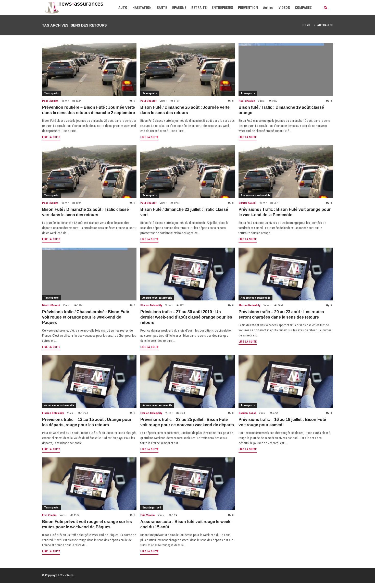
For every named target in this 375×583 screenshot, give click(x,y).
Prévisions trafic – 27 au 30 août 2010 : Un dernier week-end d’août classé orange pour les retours (186, 317)
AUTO (122, 8)
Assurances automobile (255, 195)
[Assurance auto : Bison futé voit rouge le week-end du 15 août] (187, 483)
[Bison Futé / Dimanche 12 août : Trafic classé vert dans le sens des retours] (89, 171)
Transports (51, 93)
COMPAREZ (303, 8)
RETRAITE (199, 8)
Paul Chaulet (50, 101)
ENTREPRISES (222, 8)
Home (306, 25)
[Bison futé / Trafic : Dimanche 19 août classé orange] (286, 69)
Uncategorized (151, 507)
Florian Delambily (151, 305)
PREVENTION (248, 8)
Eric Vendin (49, 515)
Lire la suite (51, 137)
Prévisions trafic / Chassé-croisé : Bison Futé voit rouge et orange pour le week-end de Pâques (85, 317)
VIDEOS (284, 8)
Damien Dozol (247, 413)
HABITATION (142, 8)
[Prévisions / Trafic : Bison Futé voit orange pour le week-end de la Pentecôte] (286, 171)
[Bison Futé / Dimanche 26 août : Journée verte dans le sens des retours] (187, 69)
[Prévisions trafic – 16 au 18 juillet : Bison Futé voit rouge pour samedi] (286, 381)
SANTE (162, 8)
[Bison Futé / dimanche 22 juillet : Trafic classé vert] (187, 171)
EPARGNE (179, 8)
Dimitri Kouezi (247, 203)
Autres (268, 8)
